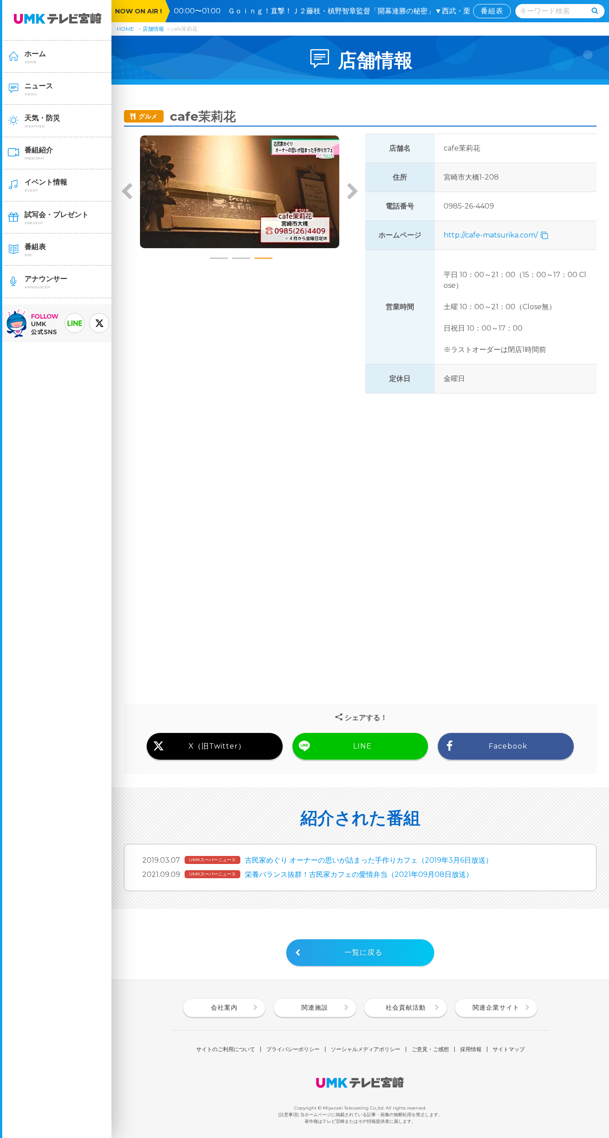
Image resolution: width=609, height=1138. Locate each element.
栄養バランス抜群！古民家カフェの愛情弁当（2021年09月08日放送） (359, 874)
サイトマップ (509, 1049)
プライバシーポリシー (293, 1049)
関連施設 (314, 1007)
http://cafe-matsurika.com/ (491, 235)
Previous (127, 192)
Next (352, 192)
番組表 (492, 11)
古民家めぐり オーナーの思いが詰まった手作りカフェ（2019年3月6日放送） (369, 860)
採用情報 (470, 1049)
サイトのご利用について (225, 1049)
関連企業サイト (496, 1007)
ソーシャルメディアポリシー (365, 1049)
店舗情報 (153, 28)
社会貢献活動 (406, 1007)
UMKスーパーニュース (212, 860)
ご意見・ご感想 (430, 1049)
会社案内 (224, 1007)
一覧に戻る (364, 952)
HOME (125, 28)
